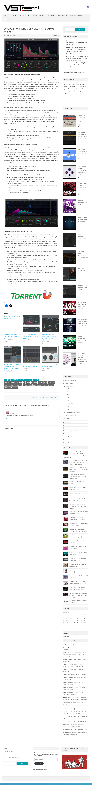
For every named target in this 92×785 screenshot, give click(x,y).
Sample (68, 418)
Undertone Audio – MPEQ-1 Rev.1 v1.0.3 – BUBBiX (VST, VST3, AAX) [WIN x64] (78, 469)
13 (74, 620)
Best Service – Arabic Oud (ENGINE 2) (77, 674)
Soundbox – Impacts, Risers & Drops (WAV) (82, 202)
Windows (29, 380)
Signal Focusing (37, 385)
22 (81, 623)
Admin (7, 35)
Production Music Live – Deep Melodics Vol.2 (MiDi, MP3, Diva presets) (77, 506)
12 (70, 620)
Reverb (25, 385)
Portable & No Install (70, 437)
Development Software (71, 425)
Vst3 (68, 409)
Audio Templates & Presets (73, 412)
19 (70, 623)
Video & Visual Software (71, 442)
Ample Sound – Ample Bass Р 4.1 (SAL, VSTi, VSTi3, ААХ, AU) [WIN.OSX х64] (83, 136)
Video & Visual (24, 15)
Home (5, 15)
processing (11, 385)
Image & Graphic (37, 15)
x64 (34, 380)
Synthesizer (51, 385)
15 (81, 620)
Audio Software (69, 383)
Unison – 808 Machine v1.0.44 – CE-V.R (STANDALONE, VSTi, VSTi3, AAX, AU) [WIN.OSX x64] (78, 462)
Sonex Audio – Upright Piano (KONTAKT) (81, 270)
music (49, 382)
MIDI (45, 382)
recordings (19, 385)
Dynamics (7, 382)
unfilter (6, 387)
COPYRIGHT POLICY (9, 751)
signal (30, 385)
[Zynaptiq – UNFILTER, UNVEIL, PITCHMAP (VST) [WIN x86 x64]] (12, 323)
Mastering (34, 382)
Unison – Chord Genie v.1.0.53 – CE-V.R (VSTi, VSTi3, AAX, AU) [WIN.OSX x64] (83, 153)
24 (63, 625)
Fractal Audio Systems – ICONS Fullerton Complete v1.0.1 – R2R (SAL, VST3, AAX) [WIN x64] (74, 654)
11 (67, 620)
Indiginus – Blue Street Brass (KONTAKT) (77, 729)
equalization (14, 382)
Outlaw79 (65, 724)
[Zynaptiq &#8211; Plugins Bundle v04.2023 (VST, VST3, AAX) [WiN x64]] (31, 323)
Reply (7, 421)
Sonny (64, 717)
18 (67, 623)
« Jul (64, 629)
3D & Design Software (70, 380)
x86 (37, 380)
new (54, 382)
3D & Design (49, 15)
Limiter (28, 382)
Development (61, 15)
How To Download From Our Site (12, 757)
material (40, 382)
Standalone (70, 403)
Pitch (6, 385)
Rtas (21, 380)
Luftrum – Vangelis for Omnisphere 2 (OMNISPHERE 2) (83, 219)
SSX (68, 400)
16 (85, 620)
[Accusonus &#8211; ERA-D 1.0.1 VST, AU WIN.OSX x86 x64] (50, 354)
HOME (5, 748)
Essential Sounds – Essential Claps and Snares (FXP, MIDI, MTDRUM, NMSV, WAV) (78, 595)
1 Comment (55, 35)
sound (44, 385)
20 (74, 623)
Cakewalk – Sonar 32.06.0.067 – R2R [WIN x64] (82, 287)
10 (63, 620)
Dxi (68, 394)
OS (65, 434)
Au (9, 380)
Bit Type (67, 422)
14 (77, 620)
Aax (6, 380)
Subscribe (39, 764)
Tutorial (6, 19)
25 (67, 625)
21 (77, 623)
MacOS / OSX (14, 380)
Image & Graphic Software (72, 431)
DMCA (5, 754)
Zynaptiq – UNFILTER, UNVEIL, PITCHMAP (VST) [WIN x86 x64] (12, 336)
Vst (24, 380)
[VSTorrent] (22, 10)
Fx (24, 382)
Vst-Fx (11, 387)
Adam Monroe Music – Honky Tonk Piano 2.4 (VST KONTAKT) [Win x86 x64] (83, 255)
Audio (13, 15)
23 (85, 623)
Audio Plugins (69, 386)
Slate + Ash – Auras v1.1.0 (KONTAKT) (78, 645)
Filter (20, 382)
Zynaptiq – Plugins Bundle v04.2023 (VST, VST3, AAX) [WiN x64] (30, 336)
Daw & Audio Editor (71, 415)
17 (63, 623)
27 (74, 625)
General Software (75, 15)
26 (70, 625)
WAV (16, 387)
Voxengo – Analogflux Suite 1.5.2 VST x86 (45, 397)
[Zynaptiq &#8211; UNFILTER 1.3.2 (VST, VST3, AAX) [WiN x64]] (31, 354)
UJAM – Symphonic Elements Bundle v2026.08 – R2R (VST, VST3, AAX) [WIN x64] (78, 476)
